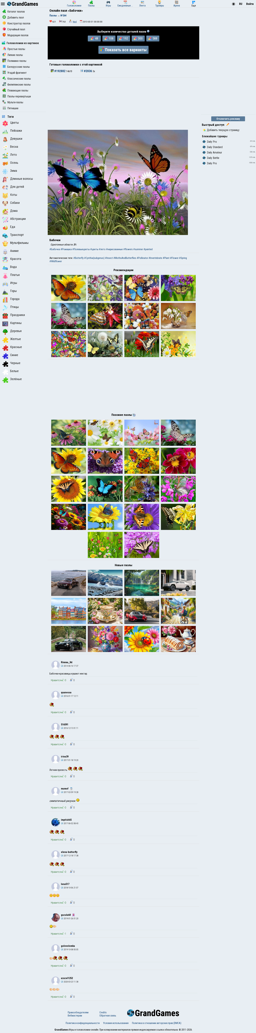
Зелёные (16, 379)
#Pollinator (142, 258)
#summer (138, 249)
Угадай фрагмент (17, 72)
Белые (14, 371)
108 (111, 38)
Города (15, 299)
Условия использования (116, 1023)
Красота (15, 259)
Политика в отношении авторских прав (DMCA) (156, 1023)
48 (96, 38)
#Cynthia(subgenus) (94, 258)
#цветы (94, 249)
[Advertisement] (123, 103)
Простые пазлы (16, 49)
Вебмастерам (75, 1015)
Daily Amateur (214, 152)
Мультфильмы (19, 243)
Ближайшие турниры (214, 136)
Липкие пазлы (15, 55)
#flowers (128, 249)
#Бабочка (54, 249)
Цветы (14, 123)
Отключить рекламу (228, 118)
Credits (103, 1012)
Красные (16, 347)
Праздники (17, 315)
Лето (13, 155)
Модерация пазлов (17, 35)
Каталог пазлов (16, 11)
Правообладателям (78, 1012)
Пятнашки (12, 108)
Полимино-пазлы (16, 61)
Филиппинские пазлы (19, 84)
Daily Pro (212, 141)
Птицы (14, 307)
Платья (15, 275)
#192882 (60, 71)
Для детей (17, 187)
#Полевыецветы (81, 249)
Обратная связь (107, 1015)
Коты (13, 195)
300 (140, 38)
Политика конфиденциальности (83, 1023)
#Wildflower (55, 261)
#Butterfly (78, 258)
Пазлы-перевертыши (19, 96)
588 (155, 38)
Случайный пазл (16, 29)
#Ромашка (66, 249)
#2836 (88, 71)
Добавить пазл (15, 17)
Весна (14, 147)
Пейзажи (16, 131)
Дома (14, 211)
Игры (13, 283)
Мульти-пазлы (15, 102)
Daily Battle (213, 158)
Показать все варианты (126, 49)
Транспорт (17, 235)
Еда (12, 227)
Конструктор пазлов (18, 23)
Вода (13, 267)
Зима (13, 171)
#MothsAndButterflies (124, 258)
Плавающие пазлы (17, 90)
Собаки (15, 203)
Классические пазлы (19, 78)
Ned (75, 21)
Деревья (16, 331)
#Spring (183, 258)
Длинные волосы (21, 179)
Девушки (16, 139)
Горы (13, 291)
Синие (14, 355)
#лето (102, 249)
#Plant (166, 258)
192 (125, 38)
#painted (148, 249)
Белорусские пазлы (18, 66)
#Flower (174, 258)
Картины (16, 323)
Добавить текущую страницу (223, 130)
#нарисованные (114, 249)
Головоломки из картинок (23, 43)
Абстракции (18, 219)
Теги (10, 117)
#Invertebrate (155, 258)
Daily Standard (215, 147)
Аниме (14, 251)
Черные (15, 363)
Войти (250, 4)
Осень (14, 163)
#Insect (109, 258)
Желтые (15, 339)
